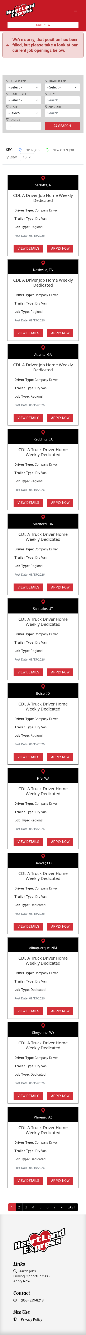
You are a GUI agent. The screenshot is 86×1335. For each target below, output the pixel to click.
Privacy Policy (31, 1296)
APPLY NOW (60, 225)
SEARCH (64, 103)
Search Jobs (26, 1248)
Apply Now (21, 1258)
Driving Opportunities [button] (30, 1253)
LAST (71, 1184)
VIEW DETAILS (28, 225)
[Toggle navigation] (75, 10)
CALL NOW (43, 25)
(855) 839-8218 (32, 1277)
